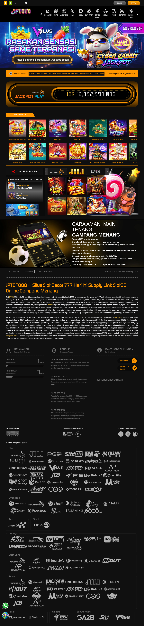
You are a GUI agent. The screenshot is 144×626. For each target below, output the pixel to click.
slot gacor (118, 317)
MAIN (19, 128)
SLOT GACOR (28, 272)
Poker (114, 15)
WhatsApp (124, 361)
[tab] (57, 171)
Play (39, 96)
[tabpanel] (72, 45)
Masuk (119, 3)
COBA (58, 183)
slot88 (50, 305)
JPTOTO (11, 297)
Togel (81, 15)
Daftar (134, 3)
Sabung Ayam (130, 16)
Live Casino (64, 15)
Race (72, 15)
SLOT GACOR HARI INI (44, 272)
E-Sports (122, 15)
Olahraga (89, 15)
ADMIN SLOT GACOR (125, 368)
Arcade (105, 15)
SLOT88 (16, 272)
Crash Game (97, 16)
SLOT (8, 272)
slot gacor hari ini (12, 336)
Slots (56, 15)
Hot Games (47, 15)
